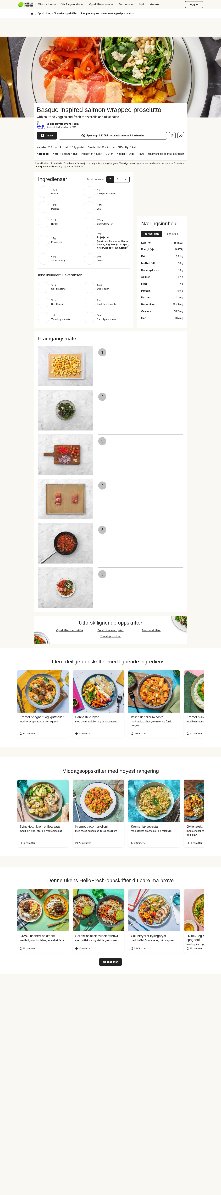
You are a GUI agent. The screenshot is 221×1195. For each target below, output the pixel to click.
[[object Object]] (172, 135)
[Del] (180, 135)
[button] (84, 179)
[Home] (32, 13)
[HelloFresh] (25, 4)
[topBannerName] (110, 27)
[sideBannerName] (162, 192)
